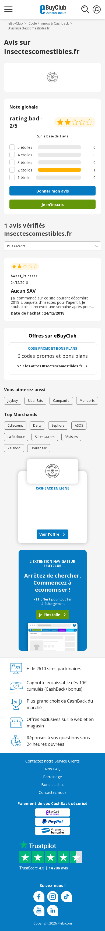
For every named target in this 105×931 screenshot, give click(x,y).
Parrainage (52, 776)
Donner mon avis (52, 191)
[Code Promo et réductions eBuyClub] (53, 9)
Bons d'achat (52, 784)
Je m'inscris (52, 204)
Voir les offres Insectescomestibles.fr (49, 366)
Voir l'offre (49, 534)
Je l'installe (49, 614)
